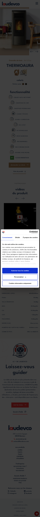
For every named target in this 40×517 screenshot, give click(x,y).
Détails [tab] (17, 237)
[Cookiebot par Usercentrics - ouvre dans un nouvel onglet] (29, 232)
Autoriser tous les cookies (20, 270)
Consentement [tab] (7, 237)
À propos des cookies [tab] (30, 237)
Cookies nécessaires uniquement (20, 283)
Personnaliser (19, 277)
